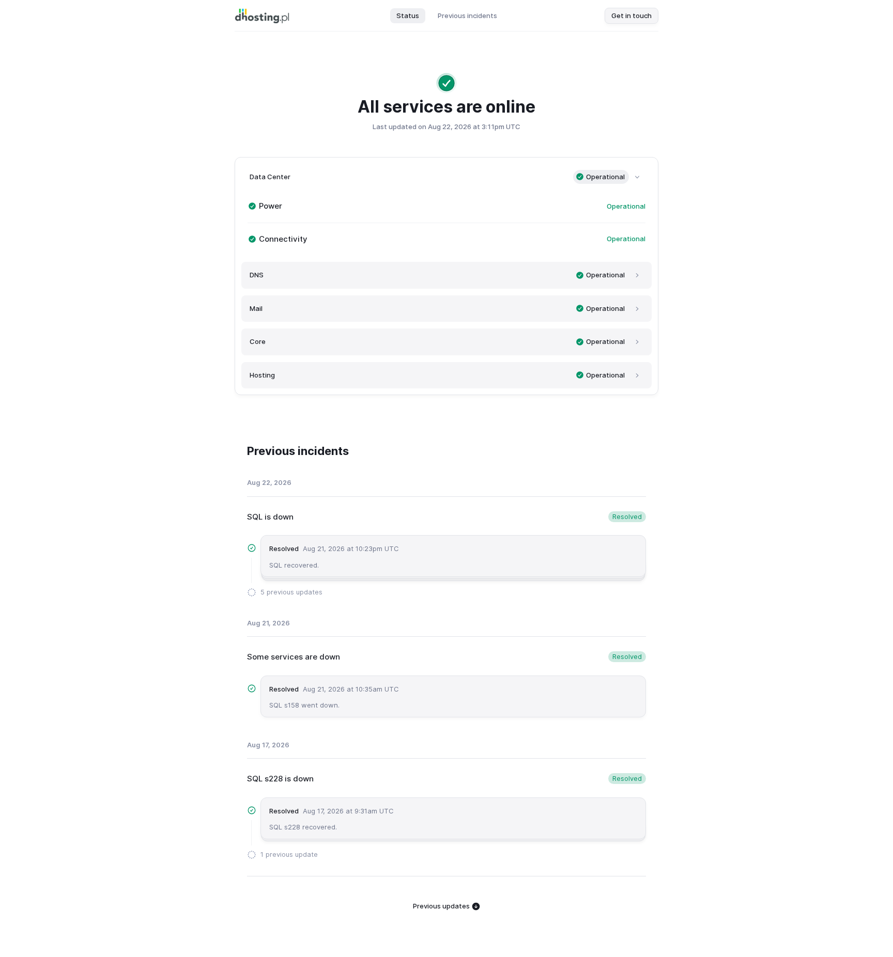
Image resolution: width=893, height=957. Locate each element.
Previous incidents (467, 15)
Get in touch (631, 15)
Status (407, 15)
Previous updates (442, 906)
